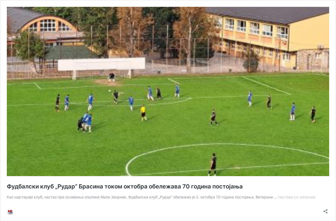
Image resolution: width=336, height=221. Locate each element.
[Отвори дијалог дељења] (325, 210)
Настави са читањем (297, 197)
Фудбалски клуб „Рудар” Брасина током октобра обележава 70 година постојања (125, 186)
